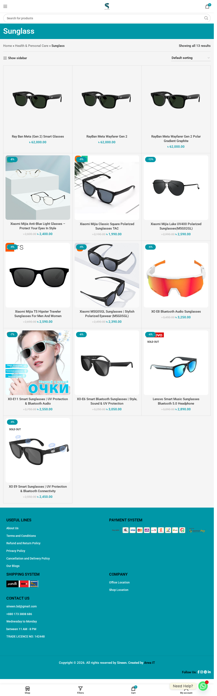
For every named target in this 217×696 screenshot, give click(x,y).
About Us (12, 528)
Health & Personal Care (31, 46)
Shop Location (118, 590)
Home (7, 46)
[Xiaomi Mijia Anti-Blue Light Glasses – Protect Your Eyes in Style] (38, 187)
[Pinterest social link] (206, 672)
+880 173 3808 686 (19, 614)
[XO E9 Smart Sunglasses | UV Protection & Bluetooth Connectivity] (38, 450)
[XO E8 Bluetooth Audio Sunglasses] (176, 275)
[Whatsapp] (203, 686)
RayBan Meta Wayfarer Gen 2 (106, 136)
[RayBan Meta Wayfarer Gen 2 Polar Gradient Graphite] (176, 100)
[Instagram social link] (202, 672)
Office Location (119, 582)
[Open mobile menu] (5, 6)
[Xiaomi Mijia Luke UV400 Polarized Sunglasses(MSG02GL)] (176, 187)
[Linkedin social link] (209, 672)
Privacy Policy (15, 551)
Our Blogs (12, 566)
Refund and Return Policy (23, 543)
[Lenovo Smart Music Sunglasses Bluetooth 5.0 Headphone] (176, 362)
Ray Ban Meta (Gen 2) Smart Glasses (38, 136)
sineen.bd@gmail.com (21, 606)
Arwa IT (149, 663)
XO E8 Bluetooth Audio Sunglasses (176, 311)
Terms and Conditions (21, 535)
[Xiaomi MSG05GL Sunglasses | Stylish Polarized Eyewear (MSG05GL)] (107, 275)
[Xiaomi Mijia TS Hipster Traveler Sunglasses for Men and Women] (38, 275)
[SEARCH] (206, 18)
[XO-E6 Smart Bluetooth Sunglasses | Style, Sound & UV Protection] (107, 362)
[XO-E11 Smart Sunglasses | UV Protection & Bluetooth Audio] (38, 362)
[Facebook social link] (199, 672)
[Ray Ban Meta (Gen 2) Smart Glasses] (38, 100)
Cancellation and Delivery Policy (28, 558)
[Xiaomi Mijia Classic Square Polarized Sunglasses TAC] (107, 187)
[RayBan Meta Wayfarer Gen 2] (107, 100)
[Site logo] (107, 6)
